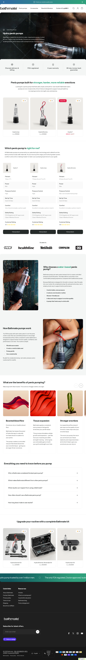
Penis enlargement (23, 603)
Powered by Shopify (13, 653)
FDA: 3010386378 (19, 651)
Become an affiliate (8, 606)
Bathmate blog (22, 600)
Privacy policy (7, 598)
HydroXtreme (43, 132)
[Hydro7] (70, 114)
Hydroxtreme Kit (15, 562)
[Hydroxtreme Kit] (16, 544)
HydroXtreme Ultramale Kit (43, 562)
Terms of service (20, 655)
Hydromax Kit (70, 562)
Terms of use (6, 600)
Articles (20, 592)
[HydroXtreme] (43, 114)
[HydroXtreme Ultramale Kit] (43, 544)
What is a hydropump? (24, 595)
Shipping (5, 603)
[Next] (82, 2)
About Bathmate (8, 592)
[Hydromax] (16, 114)
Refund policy (6, 655)
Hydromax (15, 132)
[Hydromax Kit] (70, 544)
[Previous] (4, 2)
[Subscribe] (37, 631)
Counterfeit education (24, 598)
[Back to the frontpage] (4, 30)
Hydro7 (70, 132)
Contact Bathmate (8, 595)
